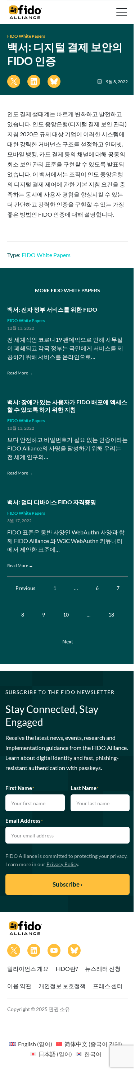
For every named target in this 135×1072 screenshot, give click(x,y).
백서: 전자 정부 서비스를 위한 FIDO (52, 309)
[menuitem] (30, 1043)
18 (111, 614)
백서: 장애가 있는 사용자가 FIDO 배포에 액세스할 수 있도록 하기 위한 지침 (67, 405)
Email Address (24, 820)
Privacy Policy (62, 864)
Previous (25, 588)
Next (67, 641)
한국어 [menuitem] (93, 1053)
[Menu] (121, 12)
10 (66, 614)
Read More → (20, 373)
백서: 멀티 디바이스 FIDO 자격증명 (51, 502)
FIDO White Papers (26, 36)
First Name (19, 788)
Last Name (85, 788)
